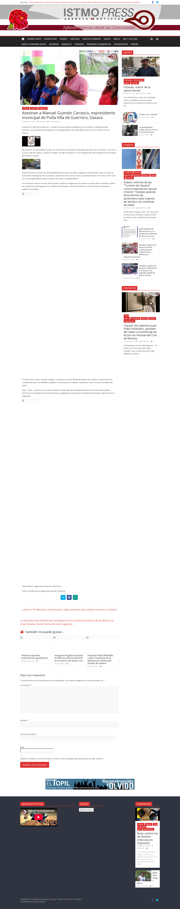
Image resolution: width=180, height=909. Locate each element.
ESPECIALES (75, 39)
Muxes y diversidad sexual (34, 44)
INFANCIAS (137, 175)
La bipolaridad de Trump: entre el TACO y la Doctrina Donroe (148, 129)
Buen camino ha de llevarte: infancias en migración (147, 838)
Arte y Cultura (130, 39)
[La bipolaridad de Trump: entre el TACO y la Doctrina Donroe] (130, 126)
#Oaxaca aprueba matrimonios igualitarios (34, 656)
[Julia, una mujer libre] (143, 871)
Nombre (24, 720)
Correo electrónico (28, 734)
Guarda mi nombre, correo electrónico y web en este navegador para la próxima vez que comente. (61, 758)
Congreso (79, 44)
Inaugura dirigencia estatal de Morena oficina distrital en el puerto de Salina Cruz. (68, 658)
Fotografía (135, 318)
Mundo (148, 824)
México (117, 39)
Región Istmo (50, 39)
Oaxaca (107, 39)
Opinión (134, 44)
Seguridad (54, 44)
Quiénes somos (34, 39)
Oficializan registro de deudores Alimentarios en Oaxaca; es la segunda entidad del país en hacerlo (148, 270)
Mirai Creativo (39, 901)
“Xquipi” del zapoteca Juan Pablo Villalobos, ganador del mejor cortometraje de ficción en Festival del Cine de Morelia (140, 332)
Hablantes (67, 44)
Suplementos (148, 829)
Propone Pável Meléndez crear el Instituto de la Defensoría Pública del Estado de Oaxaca (100, 659)
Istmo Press (142, 93)
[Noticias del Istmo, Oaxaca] (90, 17)
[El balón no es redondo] (130, 113)
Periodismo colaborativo (99, 44)
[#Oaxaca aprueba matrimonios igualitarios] (36, 637)
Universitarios (121, 44)
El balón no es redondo (148, 114)
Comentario (25, 685)
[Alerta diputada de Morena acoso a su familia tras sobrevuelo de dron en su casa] (130, 228)
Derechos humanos (92, 39)
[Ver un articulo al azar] (157, 39)
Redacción (42, 121)
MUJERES (63, 39)
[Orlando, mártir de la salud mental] (141, 58)
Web (22, 747)
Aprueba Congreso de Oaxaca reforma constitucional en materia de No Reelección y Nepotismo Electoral (140, 251)
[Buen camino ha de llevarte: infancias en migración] (147, 809)
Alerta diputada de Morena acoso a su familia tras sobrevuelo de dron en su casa (148, 232)
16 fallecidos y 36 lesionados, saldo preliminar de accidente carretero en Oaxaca (68, 609)
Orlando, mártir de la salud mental (137, 88)
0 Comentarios (54, 121)
